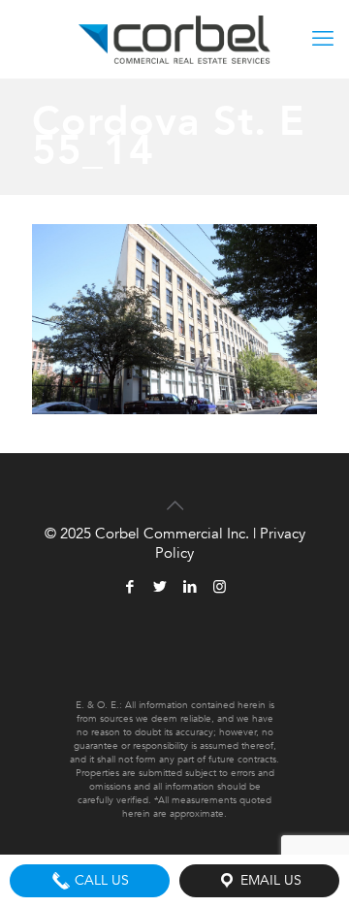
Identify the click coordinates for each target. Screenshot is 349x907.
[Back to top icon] (174, 493)
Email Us (269, 880)
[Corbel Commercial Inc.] (174, 39)
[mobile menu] (322, 38)
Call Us (100, 880)
